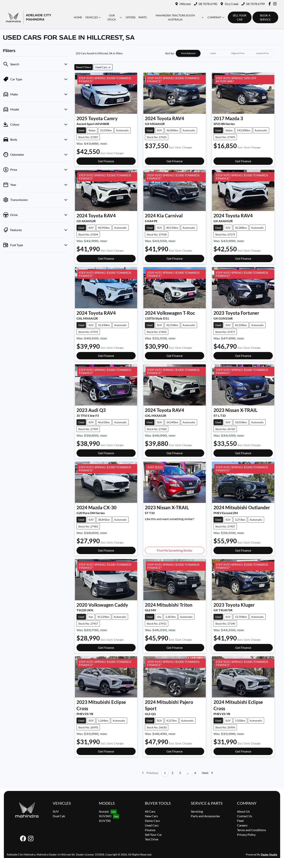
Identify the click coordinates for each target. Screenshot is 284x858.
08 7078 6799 (255, 4)
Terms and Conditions (251, 830)
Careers (242, 825)
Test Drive (151, 839)
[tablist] (225, 53)
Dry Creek (231, 4)
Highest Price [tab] (237, 53)
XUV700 (105, 820)
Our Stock (111, 17)
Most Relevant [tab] (188, 53)
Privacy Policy (246, 834)
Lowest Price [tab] (262, 53)
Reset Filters (83, 67)
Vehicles (91, 17)
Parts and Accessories (205, 816)
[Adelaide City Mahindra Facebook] (270, 4)
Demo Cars (152, 820)
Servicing (197, 811)
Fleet (240, 820)
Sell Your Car (153, 834)
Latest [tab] (213, 53)
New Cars (151, 816)
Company (214, 17)
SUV (56, 811)
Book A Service (265, 17)
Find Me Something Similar (174, 550)
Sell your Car (239, 17)
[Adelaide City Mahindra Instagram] (275, 4)
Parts (143, 17)
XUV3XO (105, 816)
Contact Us (244, 816)
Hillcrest (185, 4)
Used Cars (152, 825)
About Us (243, 811)
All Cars (150, 811)
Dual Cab (59, 816)
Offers (130, 17)
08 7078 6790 (208, 4)
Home (78, 17)
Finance (150, 830)
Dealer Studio (269, 854)
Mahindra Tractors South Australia (175, 17)
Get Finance (106, 161)
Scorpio (104, 811)
